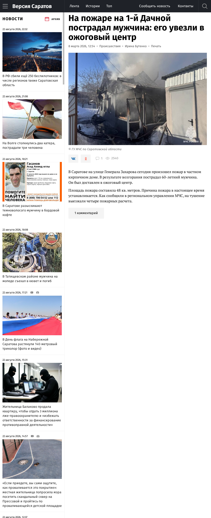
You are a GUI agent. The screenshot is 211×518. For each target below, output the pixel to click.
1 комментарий (86, 213)
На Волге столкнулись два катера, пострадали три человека (28, 145)
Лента (74, 6)
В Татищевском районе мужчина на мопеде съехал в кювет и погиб (30, 278)
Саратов (32, 6)
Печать (156, 46)
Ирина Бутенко (136, 46)
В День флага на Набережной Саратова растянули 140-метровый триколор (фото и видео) (29, 344)
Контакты (185, 6)
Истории (93, 6)
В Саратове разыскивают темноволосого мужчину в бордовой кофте (30, 210)
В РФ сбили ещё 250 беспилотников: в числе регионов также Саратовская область (31, 80)
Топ (109, 6)
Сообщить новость (154, 6)
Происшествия (110, 46)
